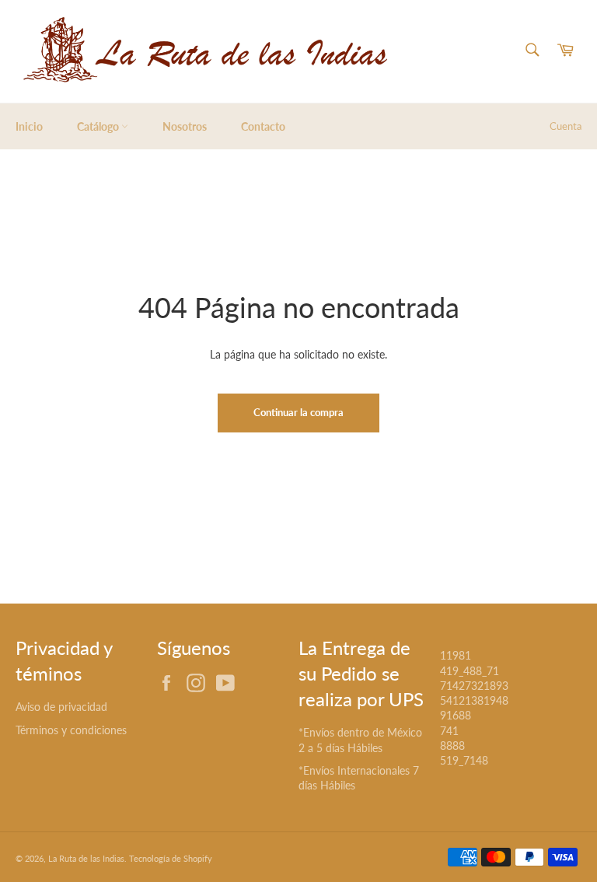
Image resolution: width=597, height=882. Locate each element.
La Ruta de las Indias (86, 858)
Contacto (263, 126)
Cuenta (565, 126)
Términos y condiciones (71, 730)
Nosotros (184, 126)
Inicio (29, 126)
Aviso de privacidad (61, 706)
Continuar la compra (298, 412)
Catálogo (99, 126)
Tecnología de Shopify (170, 858)
